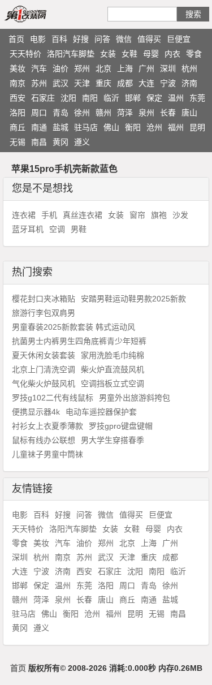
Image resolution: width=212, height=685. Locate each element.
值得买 (149, 39)
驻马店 (86, 127)
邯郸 (133, 97)
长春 (168, 112)
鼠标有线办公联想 (43, 440)
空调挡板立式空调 (112, 383)
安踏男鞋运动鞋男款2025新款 (133, 298)
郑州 (82, 68)
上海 (125, 68)
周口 (39, 112)
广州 (146, 68)
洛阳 (17, 112)
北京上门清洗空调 (43, 369)
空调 (57, 229)
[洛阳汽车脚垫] (38, 13)
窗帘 (137, 214)
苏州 (39, 83)
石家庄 (43, 97)
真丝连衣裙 (82, 214)
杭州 (189, 68)
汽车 (39, 68)
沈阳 (68, 97)
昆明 (197, 127)
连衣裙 (24, 214)
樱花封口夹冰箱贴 (43, 298)
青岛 (60, 112)
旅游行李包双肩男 (43, 312)
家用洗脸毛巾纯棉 (112, 355)
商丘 (17, 127)
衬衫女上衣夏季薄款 (47, 425)
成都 (125, 83)
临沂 (111, 97)
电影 (38, 39)
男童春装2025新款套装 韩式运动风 (73, 326)
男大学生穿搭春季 (112, 440)
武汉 (60, 83)
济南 (189, 83)
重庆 (103, 83)
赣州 (103, 112)
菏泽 (125, 112)
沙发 (180, 214)
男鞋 (78, 229)
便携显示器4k (36, 411)
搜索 (193, 14)
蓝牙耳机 (28, 229)
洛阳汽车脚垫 (70, 53)
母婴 (151, 53)
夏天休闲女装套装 (43, 355)
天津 (82, 83)
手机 (49, 214)
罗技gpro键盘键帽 (121, 425)
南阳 (90, 97)
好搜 (81, 39)
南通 (39, 127)
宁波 (168, 83)
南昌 (39, 142)
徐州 (82, 112)
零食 (194, 53)
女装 (108, 53)
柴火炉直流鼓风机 (112, 369)
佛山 (111, 127)
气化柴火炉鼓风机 (43, 383)
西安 (17, 97)
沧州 (154, 127)
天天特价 (25, 53)
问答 (102, 39)
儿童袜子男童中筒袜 (47, 454)
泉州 (146, 112)
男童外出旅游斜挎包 (134, 397)
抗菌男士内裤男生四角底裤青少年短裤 (79, 341)
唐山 (189, 112)
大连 (146, 83)
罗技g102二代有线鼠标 (52, 397)
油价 (60, 68)
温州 (176, 97)
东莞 (197, 97)
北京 (103, 68)
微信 (124, 39)
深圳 (168, 68)
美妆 (17, 68)
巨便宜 (179, 39)
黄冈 (60, 142)
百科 (59, 39)
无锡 (17, 142)
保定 (154, 97)
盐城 (60, 127)
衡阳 (133, 127)
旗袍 (159, 214)
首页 (16, 39)
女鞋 (129, 53)
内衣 (172, 53)
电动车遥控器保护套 (101, 411)
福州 (176, 127)
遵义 (82, 142)
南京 (17, 83)
